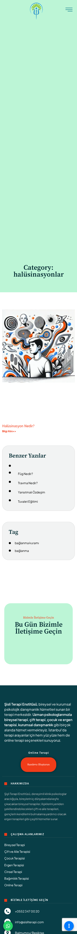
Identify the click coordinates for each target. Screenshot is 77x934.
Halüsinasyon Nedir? (18, 425)
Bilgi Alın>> (9, 431)
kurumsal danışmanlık (35, 725)
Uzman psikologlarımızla (52, 714)
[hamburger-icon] (69, 10)
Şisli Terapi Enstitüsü (20, 704)
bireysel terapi (16, 719)
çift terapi (38, 719)
